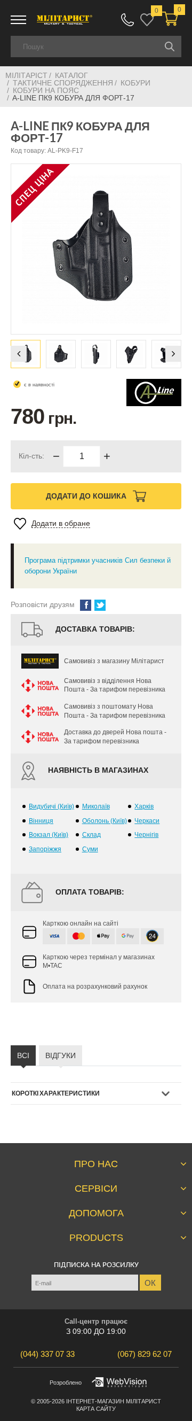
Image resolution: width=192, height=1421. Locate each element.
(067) (144, 1353)
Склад (91, 834)
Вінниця (41, 821)
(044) (47, 1353)
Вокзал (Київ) (48, 834)
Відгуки (60, 1055)
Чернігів (146, 834)
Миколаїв (96, 806)
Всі (23, 1055)
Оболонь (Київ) (104, 821)
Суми (90, 849)
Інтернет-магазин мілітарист (113, 1401)
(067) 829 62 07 (127, 19)
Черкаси (146, 821)
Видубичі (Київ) (51, 806)
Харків (144, 806)
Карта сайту (96, 1409)
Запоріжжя (45, 849)
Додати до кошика (87, 496)
